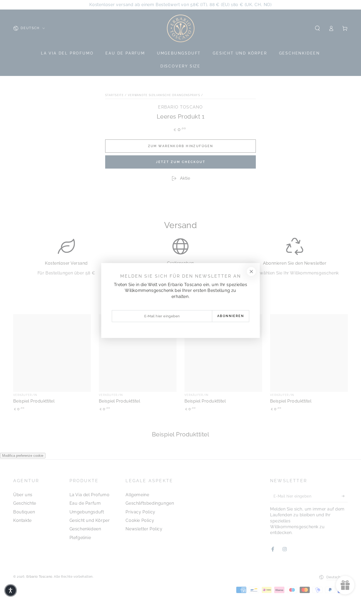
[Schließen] (251, 271)
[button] (10, 590)
